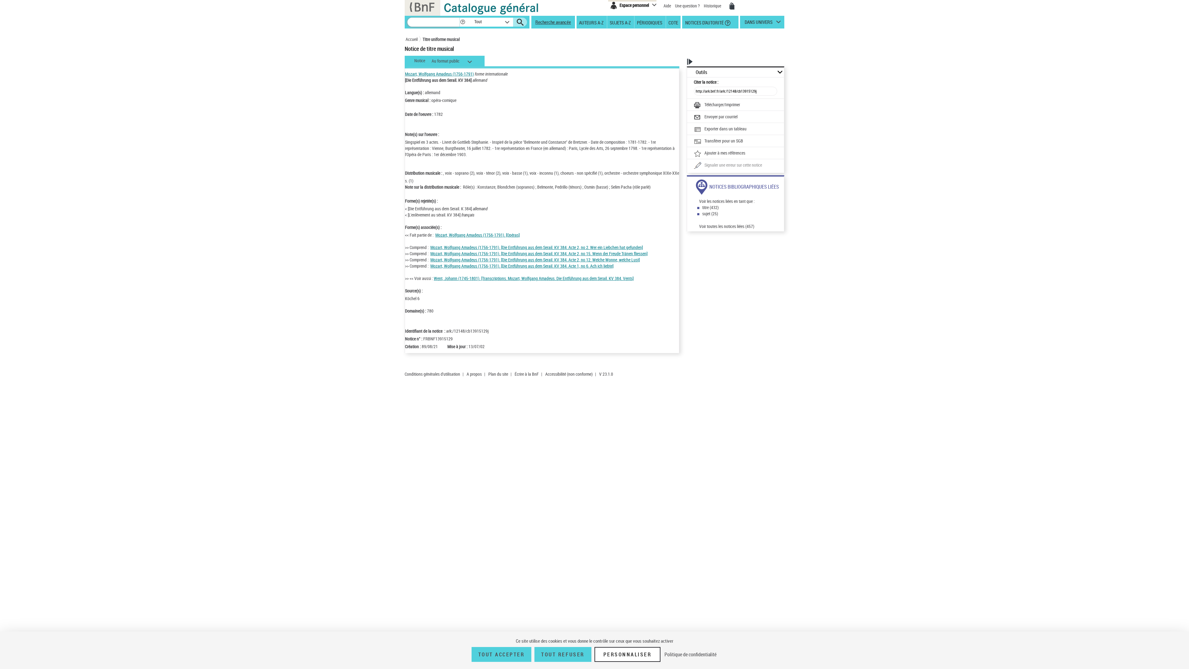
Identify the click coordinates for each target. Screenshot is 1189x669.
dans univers (759, 23)
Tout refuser (562, 654)
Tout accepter (501, 654)
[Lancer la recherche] (520, 22)
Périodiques (649, 22)
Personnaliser (627, 654)
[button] (462, 22)
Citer (706, 82)
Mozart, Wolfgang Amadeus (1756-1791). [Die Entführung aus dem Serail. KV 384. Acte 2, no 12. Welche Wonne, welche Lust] (535, 260)
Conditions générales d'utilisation (432, 374)
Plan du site (498, 374)
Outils (701, 72)
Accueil (412, 39)
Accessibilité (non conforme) (569, 374)
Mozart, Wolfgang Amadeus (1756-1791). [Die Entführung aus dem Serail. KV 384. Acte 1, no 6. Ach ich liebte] (521, 266)
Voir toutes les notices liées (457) (726, 226)
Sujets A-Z (620, 22)
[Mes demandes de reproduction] (732, 6)
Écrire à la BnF (527, 374)
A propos (474, 374)
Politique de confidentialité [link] (690, 654)
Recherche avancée (553, 22)
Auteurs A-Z (591, 22)
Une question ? (688, 6)
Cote (673, 22)
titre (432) (710, 207)
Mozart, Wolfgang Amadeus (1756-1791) (439, 74)
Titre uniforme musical (441, 39)
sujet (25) (710, 213)
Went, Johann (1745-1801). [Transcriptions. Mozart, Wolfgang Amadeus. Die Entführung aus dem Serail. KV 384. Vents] (534, 278)
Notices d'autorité (704, 22)
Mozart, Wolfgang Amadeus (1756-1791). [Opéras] (477, 235)
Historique (713, 6)
